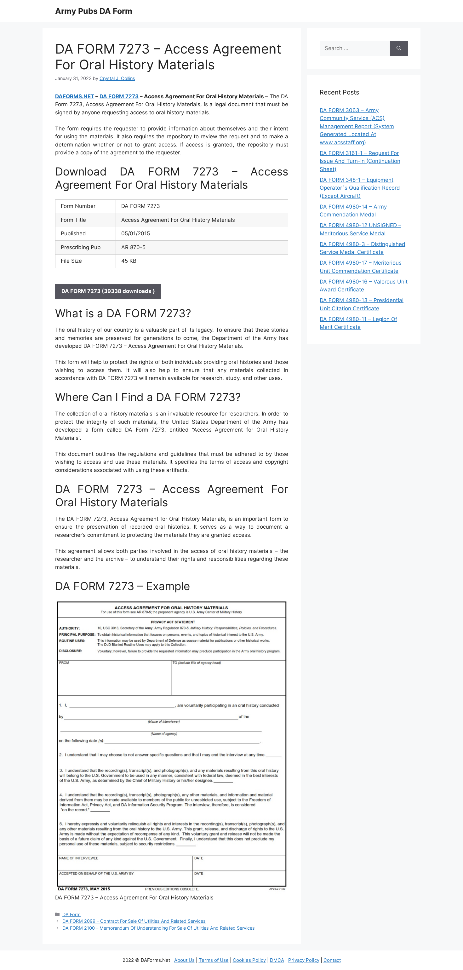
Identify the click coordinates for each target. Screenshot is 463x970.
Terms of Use (214, 960)
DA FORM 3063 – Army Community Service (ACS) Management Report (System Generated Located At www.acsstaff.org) (357, 126)
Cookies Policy (249, 960)
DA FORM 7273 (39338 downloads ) (108, 291)
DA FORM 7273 (119, 96)
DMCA (277, 960)
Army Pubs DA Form (93, 11)
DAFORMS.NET (74, 96)
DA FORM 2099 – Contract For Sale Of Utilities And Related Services (134, 921)
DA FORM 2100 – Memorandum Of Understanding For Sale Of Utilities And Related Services (158, 928)
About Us (184, 960)
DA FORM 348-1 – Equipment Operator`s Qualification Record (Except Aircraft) (360, 188)
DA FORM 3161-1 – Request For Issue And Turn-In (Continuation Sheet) (360, 161)
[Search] (399, 48)
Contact (332, 960)
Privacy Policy (303, 960)
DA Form (71, 914)
